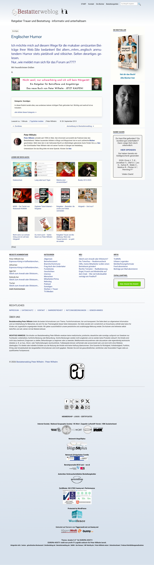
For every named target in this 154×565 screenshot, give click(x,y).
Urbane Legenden (121, 261)
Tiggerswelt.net (81, 527)
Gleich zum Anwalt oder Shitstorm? (93, 259)
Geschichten (49, 271)
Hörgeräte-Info (15, 545)
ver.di (88, 465)
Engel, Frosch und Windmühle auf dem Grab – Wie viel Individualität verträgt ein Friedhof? (93, 274)
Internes (47, 274)
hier (98, 143)
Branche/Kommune (52, 264)
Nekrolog (48, 281)
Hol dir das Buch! (127, 74)
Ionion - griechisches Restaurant (32, 545)
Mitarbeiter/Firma (51, 279)
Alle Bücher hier (127, 78)
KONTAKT (41, 310)
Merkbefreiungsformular (124, 264)
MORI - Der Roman (77, 545)
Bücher (92, 140)
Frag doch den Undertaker (55, 266)
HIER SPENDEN (128, 150)
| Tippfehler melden (36, 121)
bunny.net (94, 527)
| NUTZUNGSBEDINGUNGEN (74, 310)
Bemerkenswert (50, 261)
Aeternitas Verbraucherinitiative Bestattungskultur (77, 474)
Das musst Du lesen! (129, 284)
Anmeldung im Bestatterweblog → (80, 126)
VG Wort (76, 424)
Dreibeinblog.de (50, 545)
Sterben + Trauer (51, 289)
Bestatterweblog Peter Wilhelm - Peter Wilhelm (37, 362)
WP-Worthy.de (89, 545)
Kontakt (91, 4)
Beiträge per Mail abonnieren (126, 269)
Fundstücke (49, 269)
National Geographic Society (61, 424)
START (83, 4)
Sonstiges (48, 286)
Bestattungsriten (112, 4)
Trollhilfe (117, 259)
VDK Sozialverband (109, 424)
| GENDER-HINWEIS (95, 310)
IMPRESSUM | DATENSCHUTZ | (22, 310)
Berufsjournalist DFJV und (74, 465)
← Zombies (17, 126)
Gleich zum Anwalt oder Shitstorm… (24, 274)
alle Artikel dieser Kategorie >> (26, 112)
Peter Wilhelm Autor (101, 545)
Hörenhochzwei (115, 545)
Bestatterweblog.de (63, 545)
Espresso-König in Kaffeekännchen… (24, 261)
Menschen (48, 276)
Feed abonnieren (121, 266)
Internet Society (43, 424)
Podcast (47, 284)
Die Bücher (100, 4)
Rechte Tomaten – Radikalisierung (93, 269)
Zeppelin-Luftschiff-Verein (91, 424)
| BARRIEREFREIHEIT (54, 310)
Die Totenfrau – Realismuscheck (92, 261)
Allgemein (48, 259)
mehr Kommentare (17, 289)
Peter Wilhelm (30, 135)
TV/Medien (48, 291)
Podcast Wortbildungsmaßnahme (132, 545)
